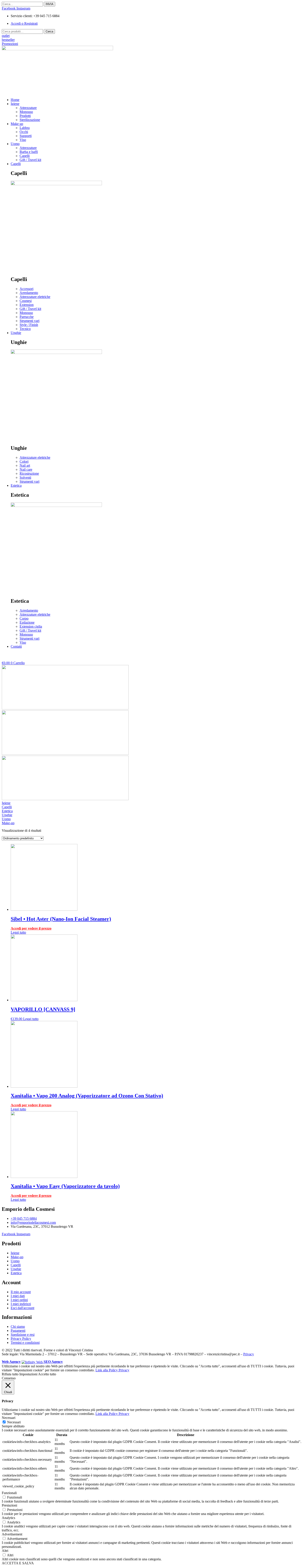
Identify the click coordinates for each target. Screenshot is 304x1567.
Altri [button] (5, 1551)
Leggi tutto (18, 932)
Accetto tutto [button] (47, 1374)
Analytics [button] (8, 1518)
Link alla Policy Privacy (112, 1370)
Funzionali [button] (9, 1493)
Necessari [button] (8, 1418)
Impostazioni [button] (28, 1374)
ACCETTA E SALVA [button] (18, 1563)
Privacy (248, 1354)
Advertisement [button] (12, 1534)
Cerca (49, 31)
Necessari (14, 1422)
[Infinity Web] (33, 1362)
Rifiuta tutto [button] (10, 1374)
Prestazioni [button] (9, 1505)
